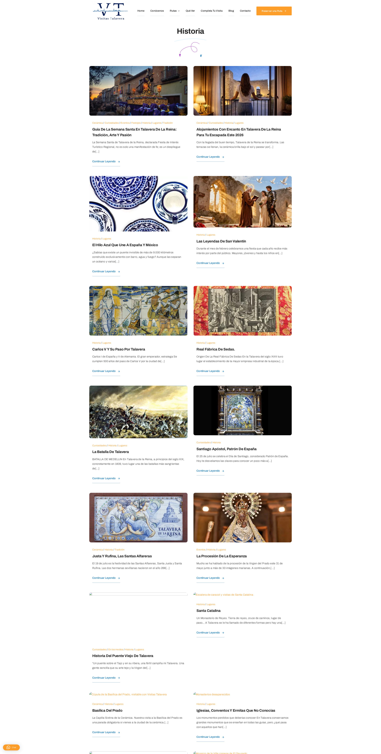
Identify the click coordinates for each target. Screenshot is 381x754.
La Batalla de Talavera (110, 452)
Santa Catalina (208, 611)
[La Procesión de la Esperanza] (242, 495)
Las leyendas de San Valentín (221, 241)
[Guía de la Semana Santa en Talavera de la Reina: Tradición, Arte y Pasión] (138, 68)
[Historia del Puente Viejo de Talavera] (138, 594)
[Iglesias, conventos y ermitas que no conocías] (211, 694)
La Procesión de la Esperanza (221, 556)
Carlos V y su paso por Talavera (118, 349)
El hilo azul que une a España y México (125, 245)
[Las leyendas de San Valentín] (242, 178)
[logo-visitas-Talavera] (110, 2)
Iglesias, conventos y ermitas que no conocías (235, 710)
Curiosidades (112, 123)
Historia (146, 123)
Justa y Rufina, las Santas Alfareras (122, 556)
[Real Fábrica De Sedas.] (242, 288)
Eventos (125, 123)
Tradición (168, 123)
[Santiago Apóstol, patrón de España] (242, 387)
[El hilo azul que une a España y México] (138, 178)
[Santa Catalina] (223, 594)
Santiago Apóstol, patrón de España (226, 449)
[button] (11, 747)
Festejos (136, 123)
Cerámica (97, 123)
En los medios (115, 649)
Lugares (157, 123)
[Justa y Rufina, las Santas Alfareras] (138, 495)
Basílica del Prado (107, 710)
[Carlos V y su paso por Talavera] (138, 288)
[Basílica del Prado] (128, 694)
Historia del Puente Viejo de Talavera (122, 656)
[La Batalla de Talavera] (138, 387)
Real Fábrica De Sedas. (215, 349)
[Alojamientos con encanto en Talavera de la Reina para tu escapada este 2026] (242, 68)
